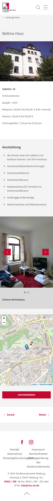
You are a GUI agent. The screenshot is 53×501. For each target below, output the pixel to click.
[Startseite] (9, 7)
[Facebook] (22, 442)
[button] (26, 347)
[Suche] (38, 7)
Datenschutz (14, 454)
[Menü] (45, 7)
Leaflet (34, 384)
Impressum (38, 449)
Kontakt (14, 449)
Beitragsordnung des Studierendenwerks (38, 462)
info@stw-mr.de (30, 485)
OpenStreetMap (46, 384)
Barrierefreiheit (38, 454)
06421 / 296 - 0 (12, 481)
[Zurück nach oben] (26, 493)
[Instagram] (31, 442)
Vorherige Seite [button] (13, 17)
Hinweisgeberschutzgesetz (18, 458)
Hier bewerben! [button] (26, 394)
